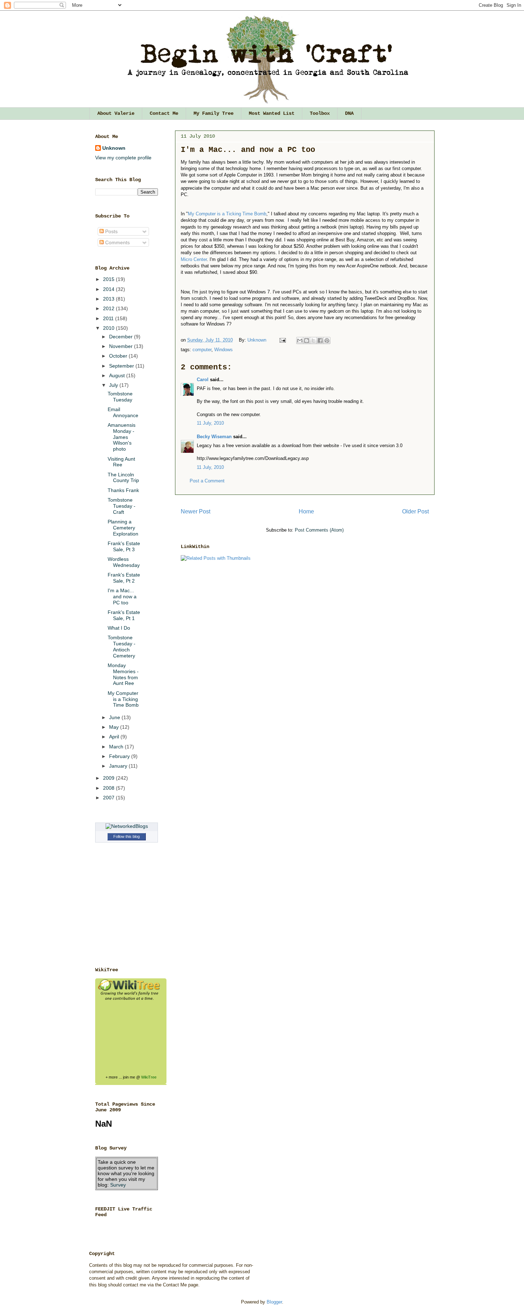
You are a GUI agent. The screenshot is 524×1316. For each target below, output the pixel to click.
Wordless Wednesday (124, 562)
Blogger (274, 1302)
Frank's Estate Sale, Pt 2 (124, 578)
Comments (117, 242)
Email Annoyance (123, 412)
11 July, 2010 (210, 423)
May (114, 727)
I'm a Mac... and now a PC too (122, 596)
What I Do (119, 628)
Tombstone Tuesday (120, 397)
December (121, 336)
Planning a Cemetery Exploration (123, 528)
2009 (109, 778)
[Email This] (299, 340)
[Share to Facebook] (320, 340)
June (115, 717)
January (119, 766)
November (121, 346)
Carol (203, 379)
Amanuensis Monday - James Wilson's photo (121, 437)
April (114, 736)
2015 (109, 279)
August (117, 375)
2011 (109, 318)
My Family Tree (213, 113)
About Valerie (115, 113)
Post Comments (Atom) (319, 530)
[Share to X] (313, 340)
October (119, 356)
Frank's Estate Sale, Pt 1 (124, 615)
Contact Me (164, 113)
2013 (109, 299)
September (122, 366)
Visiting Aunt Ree (121, 462)
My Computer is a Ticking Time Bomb (123, 699)
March (117, 746)
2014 (109, 289)
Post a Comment (207, 480)
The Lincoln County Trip (123, 477)
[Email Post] (282, 340)
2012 (109, 308)
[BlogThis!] (306, 340)
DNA (349, 113)
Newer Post (195, 511)
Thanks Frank (123, 490)
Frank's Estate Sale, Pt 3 (124, 546)
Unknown (257, 340)
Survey (118, 1185)
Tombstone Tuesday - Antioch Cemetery (121, 646)
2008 (109, 788)
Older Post (415, 511)
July (114, 385)
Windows (223, 349)
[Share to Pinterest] (326, 340)
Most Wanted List (271, 113)
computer (201, 349)
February (120, 756)
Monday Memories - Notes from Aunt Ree (123, 674)
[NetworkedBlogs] (127, 826)
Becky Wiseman (214, 436)
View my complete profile (123, 157)
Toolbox (320, 113)
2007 (109, 797)
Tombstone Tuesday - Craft (121, 506)
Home (306, 511)
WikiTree (148, 1077)
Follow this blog (126, 836)
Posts (111, 231)
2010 (109, 328)
